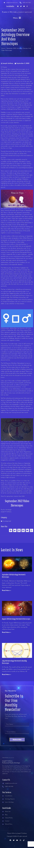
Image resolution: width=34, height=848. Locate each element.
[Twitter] (21, 6)
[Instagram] (27, 6)
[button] (10, 530)
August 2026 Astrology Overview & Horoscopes (16, 619)
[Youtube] (24, 6)
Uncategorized (7, 521)
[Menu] (20, 18)
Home (3, 48)
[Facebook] (17, 6)
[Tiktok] (23, 840)
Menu (15, 18)
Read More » (6, 590)
